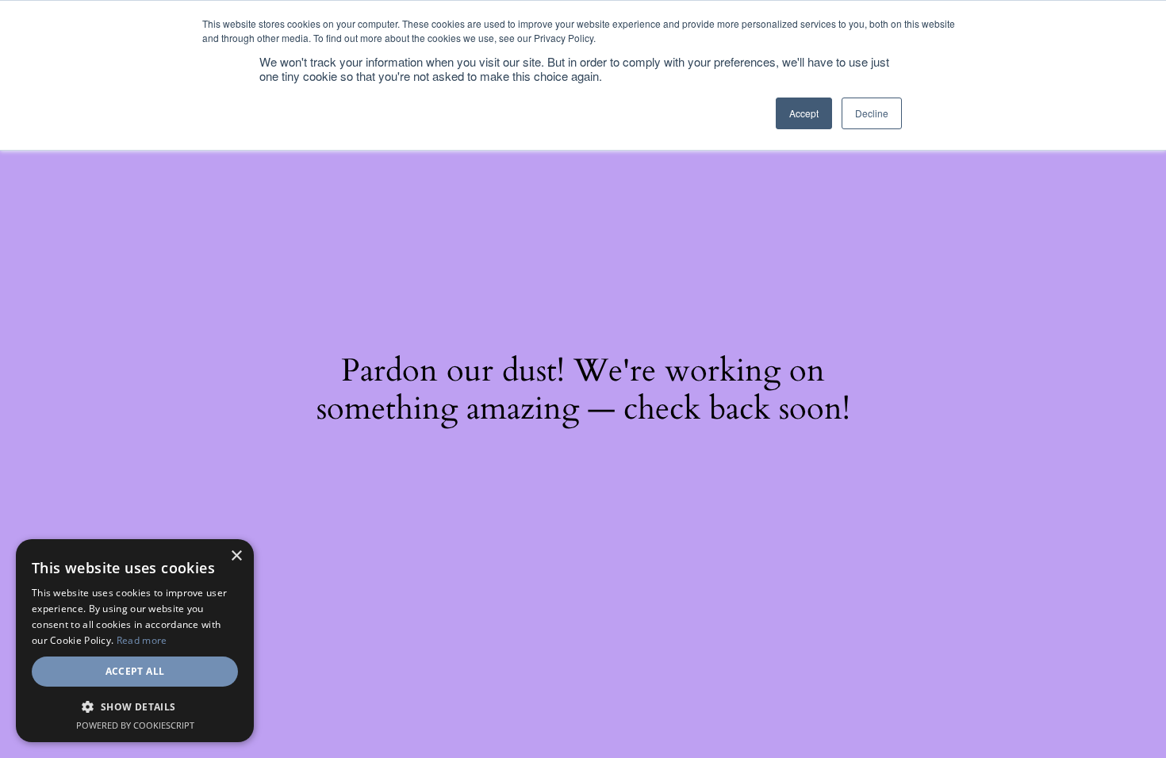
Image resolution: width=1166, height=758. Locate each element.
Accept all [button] (135, 671)
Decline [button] (871, 113)
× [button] (236, 556)
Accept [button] (804, 113)
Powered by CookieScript (135, 725)
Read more (142, 640)
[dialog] (135, 640)
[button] (135, 706)
